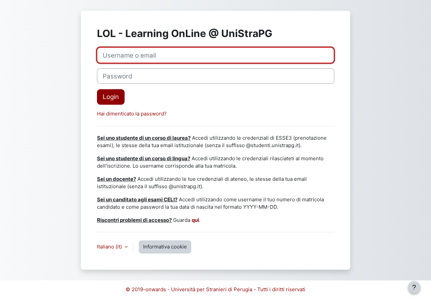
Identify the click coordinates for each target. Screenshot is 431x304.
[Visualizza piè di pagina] (414, 287)
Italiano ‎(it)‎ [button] (110, 246)
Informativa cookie (165, 246)
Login (111, 97)
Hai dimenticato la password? (132, 113)
